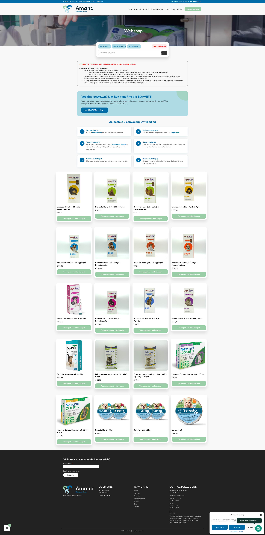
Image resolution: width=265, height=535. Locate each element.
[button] (261, 515)
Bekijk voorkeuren (254, 527)
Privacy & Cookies (138, 531)
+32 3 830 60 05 (195, 1)
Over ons (137, 493)
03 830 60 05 (174, 492)
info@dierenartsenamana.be (180, 1)
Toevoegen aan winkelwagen (74, 219)
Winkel (136, 501)
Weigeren (236, 527)
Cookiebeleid (234, 531)
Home (136, 491)
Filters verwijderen (159, 46)
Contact (136, 507)
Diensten (137, 496)
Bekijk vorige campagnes (71, 471)
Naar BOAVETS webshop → (94, 110)
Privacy (241, 531)
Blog (135, 504)
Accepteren (220, 527)
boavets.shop (97, 133)
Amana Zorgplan (139, 499)
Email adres (68, 463)
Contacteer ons (104, 495)
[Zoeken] (164, 53)
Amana (128, 531)
